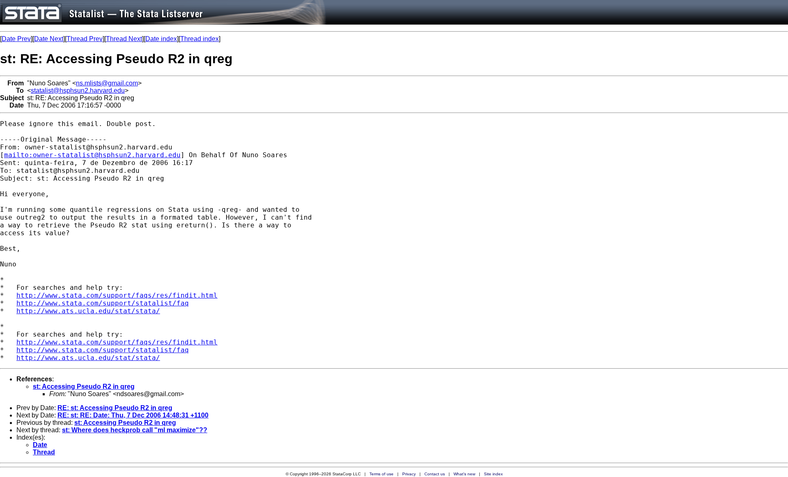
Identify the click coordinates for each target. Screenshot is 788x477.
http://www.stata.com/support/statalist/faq (102, 303)
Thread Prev (84, 38)
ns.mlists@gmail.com (107, 83)
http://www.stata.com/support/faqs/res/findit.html (117, 295)
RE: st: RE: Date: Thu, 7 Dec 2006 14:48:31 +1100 (132, 415)
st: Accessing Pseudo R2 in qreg (84, 386)
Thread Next (124, 38)
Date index (161, 38)
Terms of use (381, 474)
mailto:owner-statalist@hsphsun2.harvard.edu (92, 155)
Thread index (199, 38)
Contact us (434, 474)
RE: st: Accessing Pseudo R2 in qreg (114, 407)
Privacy (409, 474)
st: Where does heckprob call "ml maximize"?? (134, 430)
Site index (493, 474)
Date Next (48, 38)
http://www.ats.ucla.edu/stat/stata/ (88, 311)
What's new (464, 474)
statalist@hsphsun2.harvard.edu (78, 90)
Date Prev (16, 38)
